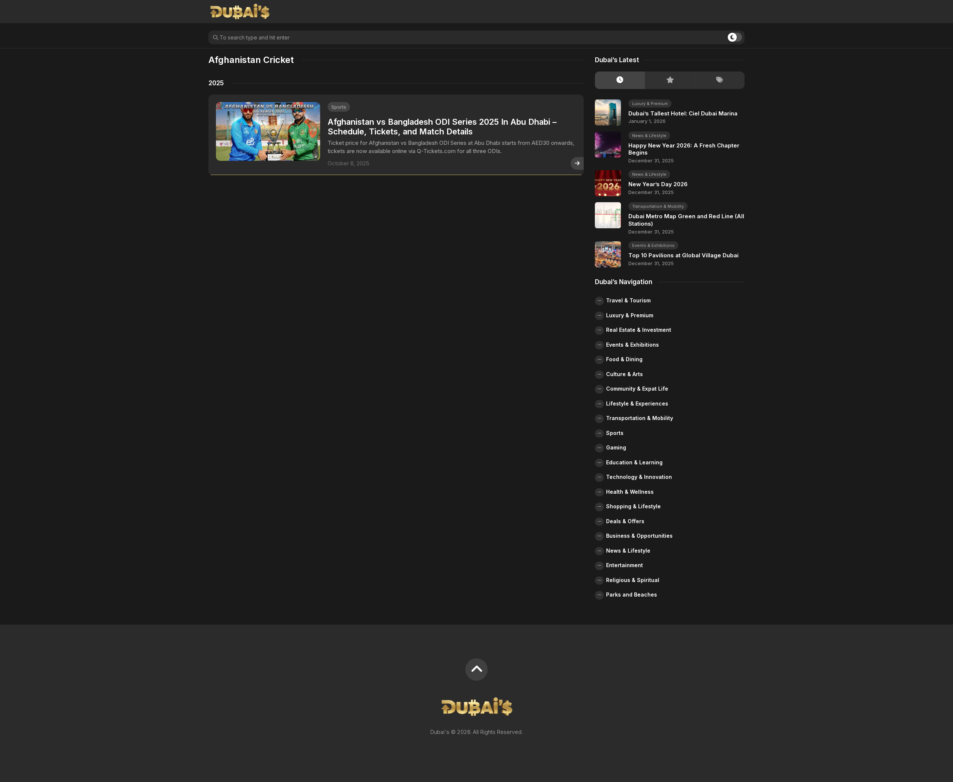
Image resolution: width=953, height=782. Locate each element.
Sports (338, 107)
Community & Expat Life (637, 388)
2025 (216, 83)
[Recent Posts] (620, 80)
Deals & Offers (625, 521)
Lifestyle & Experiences (637, 403)
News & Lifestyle (649, 135)
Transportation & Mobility (658, 206)
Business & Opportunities (639, 536)
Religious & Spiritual (632, 580)
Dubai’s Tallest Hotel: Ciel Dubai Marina (682, 113)
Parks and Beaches (631, 594)
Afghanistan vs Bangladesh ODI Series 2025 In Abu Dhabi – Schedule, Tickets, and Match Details (442, 126)
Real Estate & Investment (638, 330)
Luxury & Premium (650, 103)
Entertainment (624, 565)
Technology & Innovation (639, 477)
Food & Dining (624, 359)
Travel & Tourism (628, 300)
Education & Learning (634, 462)
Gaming (616, 447)
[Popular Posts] (670, 80)
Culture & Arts (624, 374)
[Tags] (720, 80)
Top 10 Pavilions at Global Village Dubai (683, 255)
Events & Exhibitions (653, 245)
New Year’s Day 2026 (658, 184)
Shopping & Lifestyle (633, 506)
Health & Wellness (630, 492)
